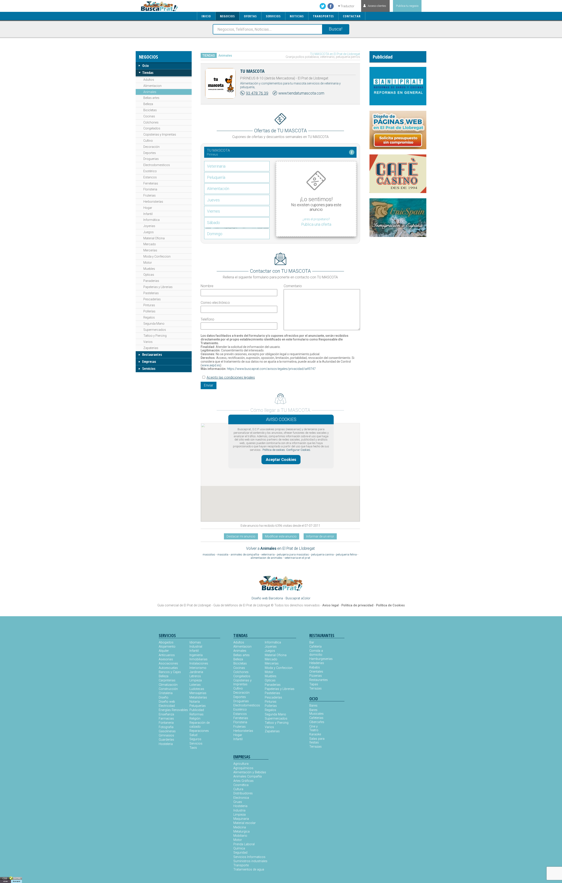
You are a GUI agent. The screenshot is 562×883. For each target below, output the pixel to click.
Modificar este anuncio (281, 536)
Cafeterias (316, 718)
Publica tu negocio (407, 5)
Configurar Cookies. (298, 449)
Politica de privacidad (357, 605)
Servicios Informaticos (249, 857)
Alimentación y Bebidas (249, 772)
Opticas (148, 274)
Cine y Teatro (313, 728)
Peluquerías (197, 706)
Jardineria (196, 672)
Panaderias (151, 281)
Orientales (316, 671)
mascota (222, 554)
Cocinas (149, 116)
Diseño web (167, 702)
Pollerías (149, 311)
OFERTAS (250, 16)
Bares (313, 705)
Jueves (213, 200)
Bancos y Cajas (170, 672)
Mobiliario (240, 836)
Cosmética (241, 785)
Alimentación (218, 188)
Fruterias (149, 195)
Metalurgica (241, 831)
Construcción (168, 689)
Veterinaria (216, 166)
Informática (151, 220)
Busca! (335, 29)
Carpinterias (167, 680)
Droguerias (151, 159)
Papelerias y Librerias (158, 287)
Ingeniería (196, 655)
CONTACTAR (352, 16)
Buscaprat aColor (298, 598)
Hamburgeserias (318, 659)
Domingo (214, 233)
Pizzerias (315, 676)
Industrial (195, 646)
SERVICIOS (273, 16)
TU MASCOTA (252, 71)
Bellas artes (151, 98)
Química (239, 848)
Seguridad (240, 852)
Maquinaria (241, 819)
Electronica (241, 798)
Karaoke (315, 734)
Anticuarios (167, 655)
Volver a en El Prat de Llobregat (280, 548)
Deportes (149, 153)
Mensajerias (197, 693)
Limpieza (195, 680)
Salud (193, 735)
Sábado (213, 222)
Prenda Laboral (244, 844)
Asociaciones (168, 663)
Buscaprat (16, 881)
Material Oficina (154, 238)
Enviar (208, 385)
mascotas (209, 554)
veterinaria (268, 554)
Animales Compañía (247, 776)
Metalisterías (198, 697)
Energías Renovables (173, 710)
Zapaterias (150, 348)
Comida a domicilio (316, 652)
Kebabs (314, 667)
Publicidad (196, 710)
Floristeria (150, 189)
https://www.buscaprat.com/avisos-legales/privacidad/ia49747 (271, 369)
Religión (194, 718)
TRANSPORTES (323, 16)
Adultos (148, 79)
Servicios (148, 368)
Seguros (195, 739)
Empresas (149, 361)
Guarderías (166, 740)
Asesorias (166, 659)
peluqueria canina (322, 554)
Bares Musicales (316, 712)
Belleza (148, 104)
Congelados (151, 128)
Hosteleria (166, 744)
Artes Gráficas (243, 781)
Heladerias (316, 663)
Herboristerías (153, 201)
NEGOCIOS (227, 16)
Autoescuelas (168, 668)
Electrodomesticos (156, 165)
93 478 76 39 (257, 93)
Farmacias (166, 718)
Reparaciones (199, 731)
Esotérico (150, 171)
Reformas (196, 714)
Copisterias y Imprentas (159, 134)
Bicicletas (150, 110)
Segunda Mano (153, 323)
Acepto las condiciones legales (231, 377)
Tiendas (147, 72)
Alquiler (164, 651)
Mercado (149, 244)
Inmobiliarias (198, 659)
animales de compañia (245, 554)
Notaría (194, 702)
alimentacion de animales (266, 557)
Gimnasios (166, 735)
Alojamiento (167, 646)
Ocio (145, 65)
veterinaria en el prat (297, 557)
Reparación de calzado (199, 724)
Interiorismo (197, 668)
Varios (148, 342)
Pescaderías (152, 299)
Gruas (237, 802)
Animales (149, 92)
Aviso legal (330, 605)
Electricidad (167, 706)
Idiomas (195, 642)
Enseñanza (166, 714)
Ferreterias (150, 183)
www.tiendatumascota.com (301, 93)
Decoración (151, 147)
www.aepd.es (211, 365)
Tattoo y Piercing (155, 335)
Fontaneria (166, 723)
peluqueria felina (346, 554)
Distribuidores (243, 793)
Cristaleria (166, 693)
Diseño (163, 697)
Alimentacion (152, 86)
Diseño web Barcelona (267, 598)
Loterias (195, 685)
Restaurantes (152, 354)
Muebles (149, 268)
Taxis (193, 748)
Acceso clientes (377, 5)
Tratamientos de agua (248, 869)
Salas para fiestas (316, 740)
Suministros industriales (250, 861)
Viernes (213, 211)
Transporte (241, 865)
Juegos (148, 232)
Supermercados (154, 329)
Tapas (313, 684)
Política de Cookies (390, 605)
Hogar (147, 208)
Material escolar (244, 823)
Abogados (166, 642)
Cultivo (148, 140)
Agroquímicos (243, 768)
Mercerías (150, 250)
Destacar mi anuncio (241, 536)
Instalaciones (198, 663)
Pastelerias (151, 293)
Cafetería (315, 646)
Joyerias (149, 226)
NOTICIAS (297, 16)
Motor (147, 262)
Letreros (195, 676)
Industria (239, 810)
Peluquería (216, 177)
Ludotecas (196, 689)
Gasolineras (167, 731)
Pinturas (149, 305)
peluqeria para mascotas (293, 554)
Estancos (150, 177)
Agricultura (241, 764)
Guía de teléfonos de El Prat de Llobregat (241, 605)
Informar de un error (320, 536)
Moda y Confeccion (157, 256)
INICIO (206, 16)
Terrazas (315, 688)
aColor (5, 881)
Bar (311, 642)
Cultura (238, 789)
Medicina (239, 827)
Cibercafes (316, 722)
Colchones (151, 122)
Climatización (168, 685)
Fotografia (166, 727)
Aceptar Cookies (281, 459)
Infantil (148, 214)
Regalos (149, 317)
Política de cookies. (274, 449)
